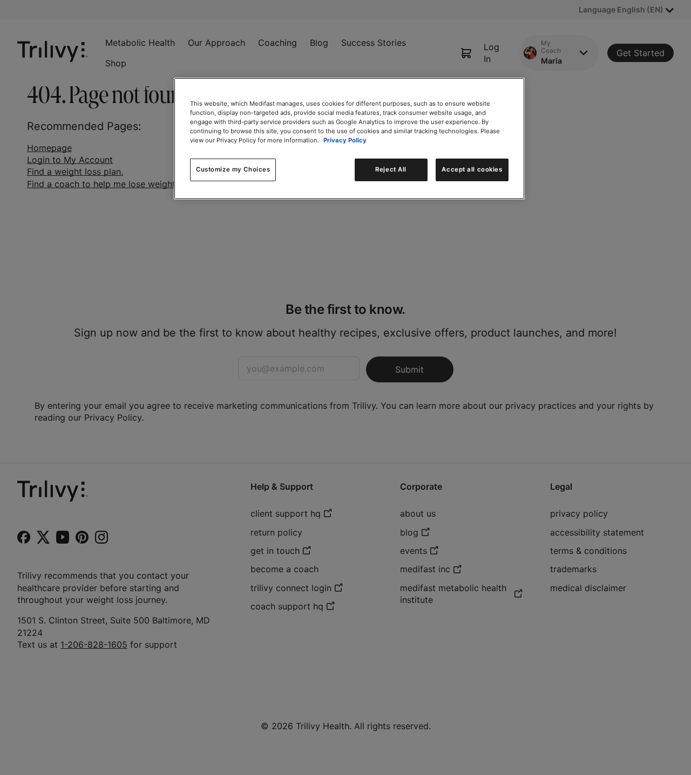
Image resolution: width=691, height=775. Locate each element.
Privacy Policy (345, 140)
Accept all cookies (472, 169)
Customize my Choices (233, 169)
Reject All (391, 169)
